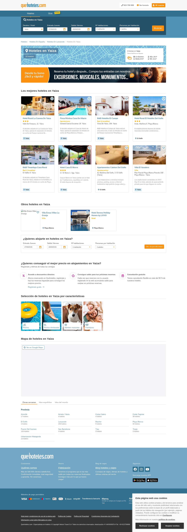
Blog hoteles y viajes (105, 468)
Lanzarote (62, 422)
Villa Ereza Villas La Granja (50, 214)
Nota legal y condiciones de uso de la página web (38, 516)
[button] (158, 5)
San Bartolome (64, 429)
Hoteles (24, 42)
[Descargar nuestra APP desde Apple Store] (152, 480)
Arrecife (24, 414)
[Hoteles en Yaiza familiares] (93, 316)
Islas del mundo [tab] (61, 402)
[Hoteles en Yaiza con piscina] (31, 316)
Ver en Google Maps (34, 347)
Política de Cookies (64, 516)
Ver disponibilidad (154, 247)
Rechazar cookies (147, 526)
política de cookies (167, 519)
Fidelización (64, 468)
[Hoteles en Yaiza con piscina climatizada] (51, 316)
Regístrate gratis (34, 287)
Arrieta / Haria (63, 414)
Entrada (53, 25)
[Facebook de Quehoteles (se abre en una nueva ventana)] (135, 469)
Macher (98, 422)
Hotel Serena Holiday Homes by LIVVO (100, 214)
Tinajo (135, 429)
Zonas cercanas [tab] (29, 402)
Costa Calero (100, 414)
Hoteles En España (37, 42)
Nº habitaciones (101, 25)
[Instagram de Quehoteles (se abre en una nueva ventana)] (141, 469)
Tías (97, 429)
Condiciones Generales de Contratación (105, 516)
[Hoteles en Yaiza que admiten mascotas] (72, 316)
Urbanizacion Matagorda (31, 436)
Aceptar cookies (172, 526)
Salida (77, 25)
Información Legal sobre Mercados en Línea (36, 520)
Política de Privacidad (81, 516)
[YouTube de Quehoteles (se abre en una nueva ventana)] (147, 469)
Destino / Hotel (29, 25)
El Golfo (24, 422)
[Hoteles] (40, 5)
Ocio (50, 13)
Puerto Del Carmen (29, 429)
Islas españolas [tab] (45, 402)
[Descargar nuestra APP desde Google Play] (139, 480)
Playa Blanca (138, 422)
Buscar (158, 28)
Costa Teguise (138, 414)
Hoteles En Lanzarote (55, 42)
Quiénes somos (29, 468)
